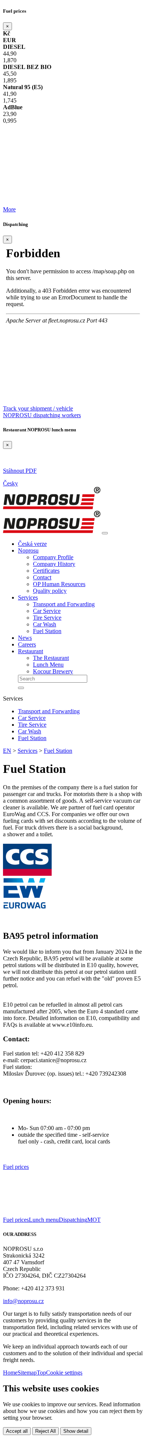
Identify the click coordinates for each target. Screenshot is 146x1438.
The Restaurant (51, 658)
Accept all (17, 1431)
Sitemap (27, 1372)
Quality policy (50, 591)
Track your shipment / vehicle (38, 408)
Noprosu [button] (28, 550)
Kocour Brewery (53, 671)
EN (7, 751)
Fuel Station (47, 631)
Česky (10, 483)
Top (41, 1372)
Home (10, 1372)
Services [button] (28, 597)
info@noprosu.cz (23, 1301)
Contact (42, 577)
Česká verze (32, 544)
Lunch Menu (48, 664)
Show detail (75, 1431)
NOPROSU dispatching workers (42, 415)
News (25, 638)
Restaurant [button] (30, 651)
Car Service (47, 611)
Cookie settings (64, 1372)
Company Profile (53, 557)
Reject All (45, 1431)
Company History (54, 564)
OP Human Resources (59, 584)
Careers (27, 644)
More (9, 209)
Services (27, 751)
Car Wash (44, 624)
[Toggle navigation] (105, 533)
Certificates (46, 570)
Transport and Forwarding (64, 604)
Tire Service (47, 617)
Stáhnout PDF (20, 471)
